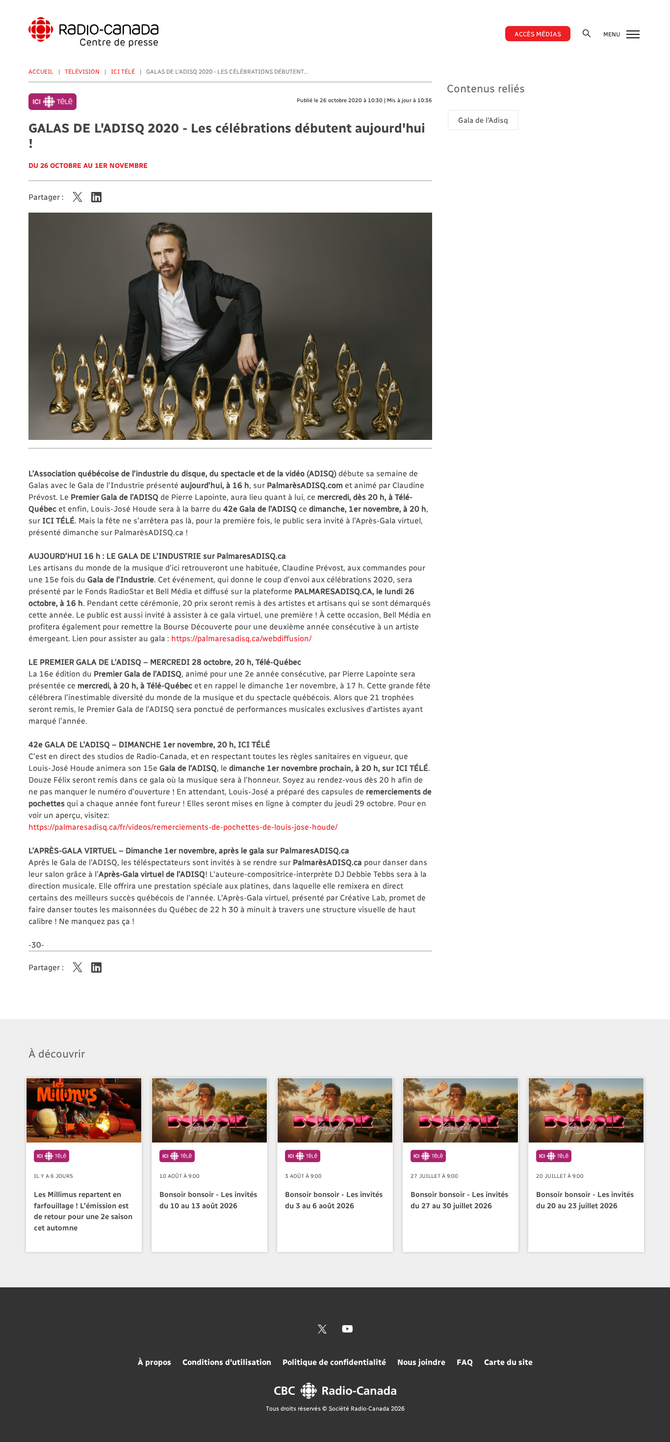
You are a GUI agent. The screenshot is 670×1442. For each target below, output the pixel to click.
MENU (612, 33)
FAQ (465, 1361)
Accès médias (538, 33)
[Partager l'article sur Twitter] (77, 197)
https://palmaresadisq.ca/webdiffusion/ (241, 638)
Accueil (40, 71)
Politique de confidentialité (334, 1361)
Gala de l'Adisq (483, 119)
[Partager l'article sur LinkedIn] (96, 197)
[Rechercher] (586, 33)
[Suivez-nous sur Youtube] (347, 1329)
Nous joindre (421, 1361)
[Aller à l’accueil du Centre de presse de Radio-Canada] (93, 32)
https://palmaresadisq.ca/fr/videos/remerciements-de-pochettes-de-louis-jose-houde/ (182, 826)
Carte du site (508, 1361)
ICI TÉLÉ (123, 71)
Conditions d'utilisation (226, 1361)
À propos (154, 1361)
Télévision (82, 71)
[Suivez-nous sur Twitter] (322, 1329)
